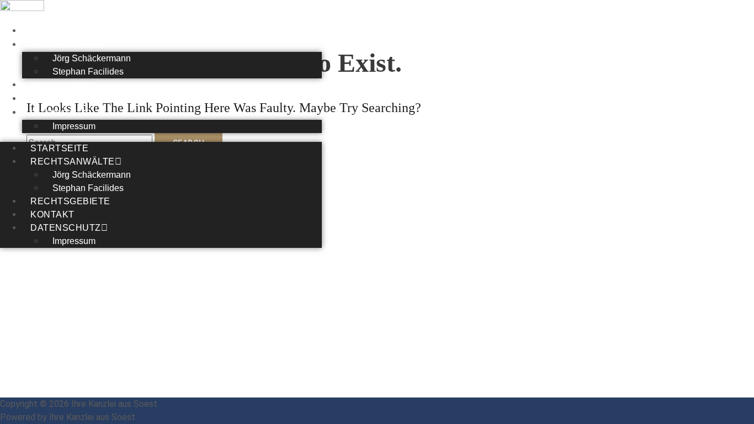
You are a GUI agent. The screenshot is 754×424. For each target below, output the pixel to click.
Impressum (73, 126)
